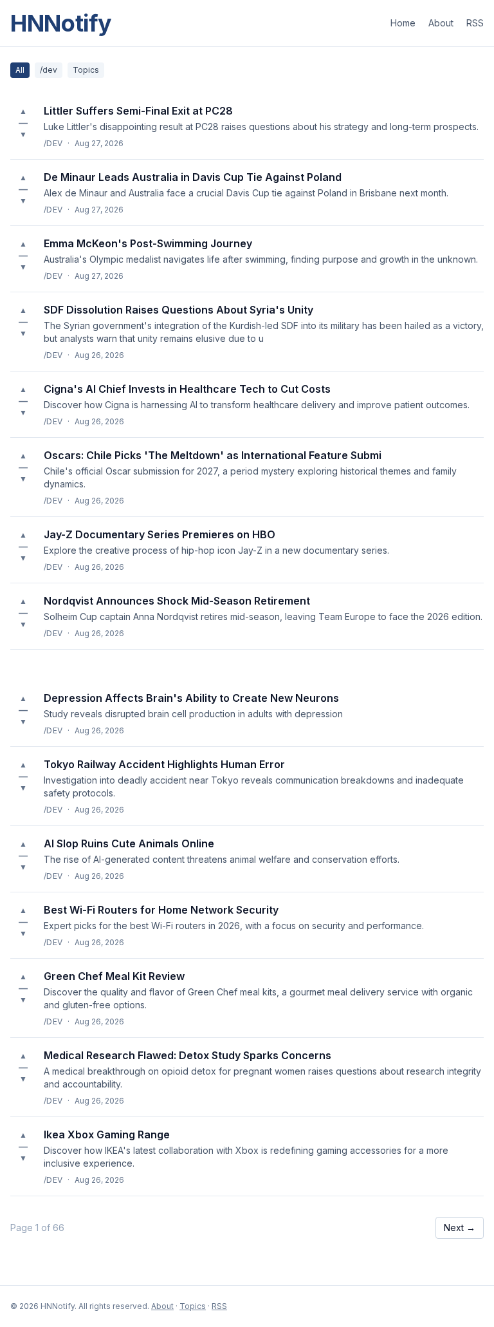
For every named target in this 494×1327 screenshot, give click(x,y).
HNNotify (61, 23)
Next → (459, 1227)
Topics (86, 70)
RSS (475, 22)
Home (403, 22)
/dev (48, 70)
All (19, 70)
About (440, 22)
